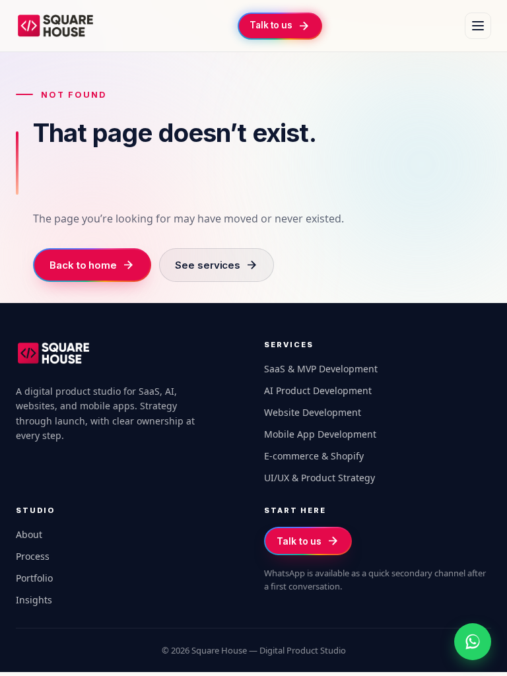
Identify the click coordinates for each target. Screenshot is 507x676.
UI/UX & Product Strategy (319, 477)
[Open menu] (478, 26)
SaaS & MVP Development (321, 368)
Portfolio (34, 578)
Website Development (312, 412)
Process (33, 556)
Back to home (92, 265)
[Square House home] (55, 26)
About (29, 534)
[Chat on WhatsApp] (472, 641)
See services (216, 265)
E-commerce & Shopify (314, 456)
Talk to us (308, 541)
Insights (34, 599)
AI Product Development (318, 390)
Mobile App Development (320, 434)
